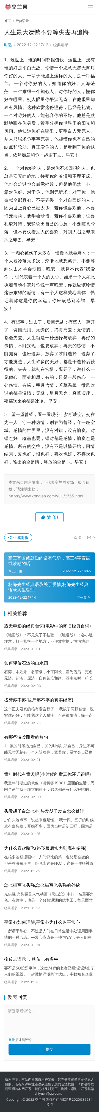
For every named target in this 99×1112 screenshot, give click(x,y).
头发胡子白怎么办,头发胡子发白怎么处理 (44, 811)
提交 (49, 1049)
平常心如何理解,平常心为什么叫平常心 (42, 922)
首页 (7, 21)
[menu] (90, 7)
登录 (12, 1040)
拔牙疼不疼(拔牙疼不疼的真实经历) (38, 700)
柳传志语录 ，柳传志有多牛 (31, 959)
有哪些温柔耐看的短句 (26, 737)
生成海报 (20, 537)
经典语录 (60, 44)
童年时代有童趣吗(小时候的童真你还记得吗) (47, 774)
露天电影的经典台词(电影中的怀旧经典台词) (47, 626)
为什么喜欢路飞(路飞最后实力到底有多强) (45, 848)
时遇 (8, 44)
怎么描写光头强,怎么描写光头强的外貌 (42, 885)
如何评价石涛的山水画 (26, 663)
